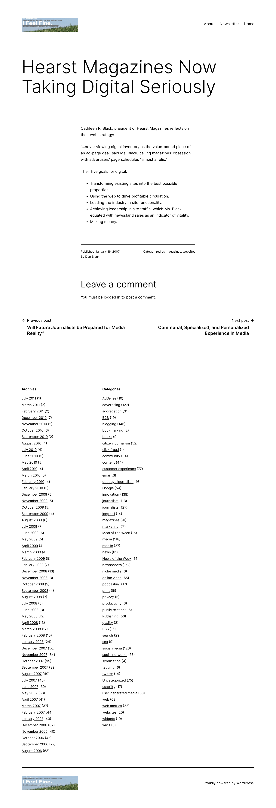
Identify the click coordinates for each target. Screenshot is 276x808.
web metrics (112, 706)
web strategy (101, 134)
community (111, 456)
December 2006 (34, 725)
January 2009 (33, 565)
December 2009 (34, 494)
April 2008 (30, 623)
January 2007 (32, 719)
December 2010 (34, 418)
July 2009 (29, 526)
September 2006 (35, 744)
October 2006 (33, 738)
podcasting (111, 584)
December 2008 (34, 571)
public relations (114, 610)
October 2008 (33, 584)
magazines (173, 251)
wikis (106, 725)
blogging (109, 424)
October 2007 (33, 661)
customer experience (119, 469)
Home (249, 24)
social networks (114, 655)
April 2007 (30, 699)
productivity (111, 603)
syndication (111, 661)
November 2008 (35, 578)
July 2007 (29, 680)
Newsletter (229, 24)
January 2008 (33, 642)
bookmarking (112, 430)
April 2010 (29, 469)
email (106, 475)
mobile (107, 546)
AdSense (109, 398)
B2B (105, 418)
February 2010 (33, 482)
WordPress (244, 783)
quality (107, 623)
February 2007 (33, 712)
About (209, 24)
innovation (110, 494)
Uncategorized (114, 680)
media (107, 539)
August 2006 (32, 751)
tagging (108, 667)
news (106, 552)
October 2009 (33, 507)
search (107, 635)
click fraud (110, 450)
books (107, 437)
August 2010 (31, 443)
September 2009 (35, 514)
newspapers (112, 565)
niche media (111, 571)
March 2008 (31, 629)
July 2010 (29, 450)
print (106, 591)
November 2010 (34, 424)
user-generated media (119, 693)
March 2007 (31, 706)
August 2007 (32, 674)
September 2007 (35, 667)
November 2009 (35, 501)
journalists (110, 507)
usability (108, 687)
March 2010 (31, 475)
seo (105, 642)
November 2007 (34, 655)
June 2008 (30, 610)
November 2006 (35, 731)
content (108, 462)
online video (111, 578)
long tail (108, 514)
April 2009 (30, 546)
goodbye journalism (117, 482)
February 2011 (33, 411)
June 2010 (30, 456)
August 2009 (32, 520)
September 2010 (35, 437)
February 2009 (33, 558)
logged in (112, 297)
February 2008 (33, 635)
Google (108, 488)
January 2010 (32, 488)
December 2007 (34, 648)
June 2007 (30, 687)
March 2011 (31, 405)
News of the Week (116, 558)
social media (112, 648)
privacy (108, 597)
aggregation (112, 411)
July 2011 (29, 398)
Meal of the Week (116, 533)
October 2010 (32, 430)
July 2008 (29, 603)
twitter (107, 674)
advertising (111, 405)
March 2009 (31, 552)
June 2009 (30, 533)
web (105, 699)
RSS (105, 629)
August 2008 (32, 597)
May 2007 (29, 693)
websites (189, 251)
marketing (110, 526)
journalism (110, 501)
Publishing (110, 616)
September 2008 (35, 591)
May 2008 (30, 616)
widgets (108, 719)
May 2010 (29, 462)
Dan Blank (92, 256)
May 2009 (30, 539)
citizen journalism (116, 443)
